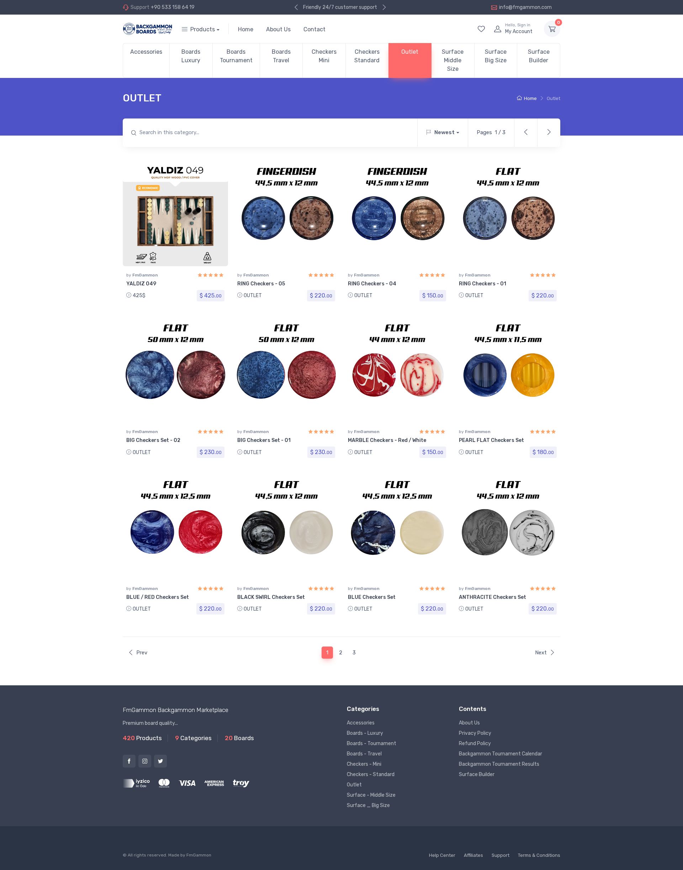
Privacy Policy (475, 733)
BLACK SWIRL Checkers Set (271, 597)
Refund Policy (475, 743)
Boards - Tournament (371, 743)
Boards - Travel (364, 754)
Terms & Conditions (539, 855)
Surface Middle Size (453, 60)
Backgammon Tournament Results (499, 764)
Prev (141, 652)
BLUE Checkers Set (372, 597)
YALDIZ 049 (141, 284)
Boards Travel (281, 56)
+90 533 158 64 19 (173, 7)
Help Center (442, 855)
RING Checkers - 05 (261, 284)
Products (202, 29)
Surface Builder (539, 56)
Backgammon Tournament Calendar (500, 754)
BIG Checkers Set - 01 (264, 440)
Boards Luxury (190, 56)
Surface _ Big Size (368, 805)
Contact (314, 29)
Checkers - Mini (364, 764)
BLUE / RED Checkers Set (157, 597)
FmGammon (145, 275)
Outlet (409, 51)
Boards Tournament (236, 56)
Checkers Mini (324, 56)
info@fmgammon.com (525, 7)
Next (541, 652)
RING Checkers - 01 (482, 284)
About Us (278, 29)
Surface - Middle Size (371, 795)
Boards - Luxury (365, 733)
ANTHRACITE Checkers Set (492, 597)
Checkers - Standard (371, 774)
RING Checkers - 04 (372, 284)
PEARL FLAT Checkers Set (491, 440)
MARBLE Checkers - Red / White (387, 440)
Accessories (146, 51)
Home (245, 29)
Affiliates (473, 855)
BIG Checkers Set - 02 (153, 440)
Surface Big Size (496, 56)
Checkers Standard (367, 56)
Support (500, 855)
